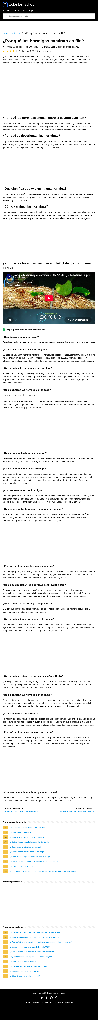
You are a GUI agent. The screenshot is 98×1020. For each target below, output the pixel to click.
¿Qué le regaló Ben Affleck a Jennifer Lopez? (28, 966)
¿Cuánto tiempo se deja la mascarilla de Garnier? (30, 842)
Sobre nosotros (32, 1002)
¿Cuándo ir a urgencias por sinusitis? (25, 971)
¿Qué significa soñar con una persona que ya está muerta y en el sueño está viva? (43, 871)
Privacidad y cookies (63, 1002)
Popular (32, 10)
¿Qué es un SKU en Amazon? (22, 866)
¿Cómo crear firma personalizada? (24, 961)
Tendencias (19, 10)
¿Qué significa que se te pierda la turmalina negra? (31, 957)
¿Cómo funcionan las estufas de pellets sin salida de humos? (35, 937)
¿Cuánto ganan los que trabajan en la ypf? (27, 852)
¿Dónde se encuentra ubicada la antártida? (75, 811)
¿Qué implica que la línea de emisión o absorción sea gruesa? (35, 932)
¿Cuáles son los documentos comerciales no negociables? (34, 861)
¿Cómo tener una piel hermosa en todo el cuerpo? (30, 857)
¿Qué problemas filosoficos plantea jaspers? (28, 827)
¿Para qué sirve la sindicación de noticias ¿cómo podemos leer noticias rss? (41, 942)
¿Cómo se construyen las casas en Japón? (27, 837)
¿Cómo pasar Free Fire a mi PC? (23, 832)
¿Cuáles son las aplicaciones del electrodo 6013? (30, 947)
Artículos (6, 10)
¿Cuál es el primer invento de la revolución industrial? (32, 952)
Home (6, 33)
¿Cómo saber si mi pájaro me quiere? (25, 847)
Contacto (46, 1002)
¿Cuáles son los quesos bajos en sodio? (21, 811)
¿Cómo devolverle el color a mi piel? (25, 976)
